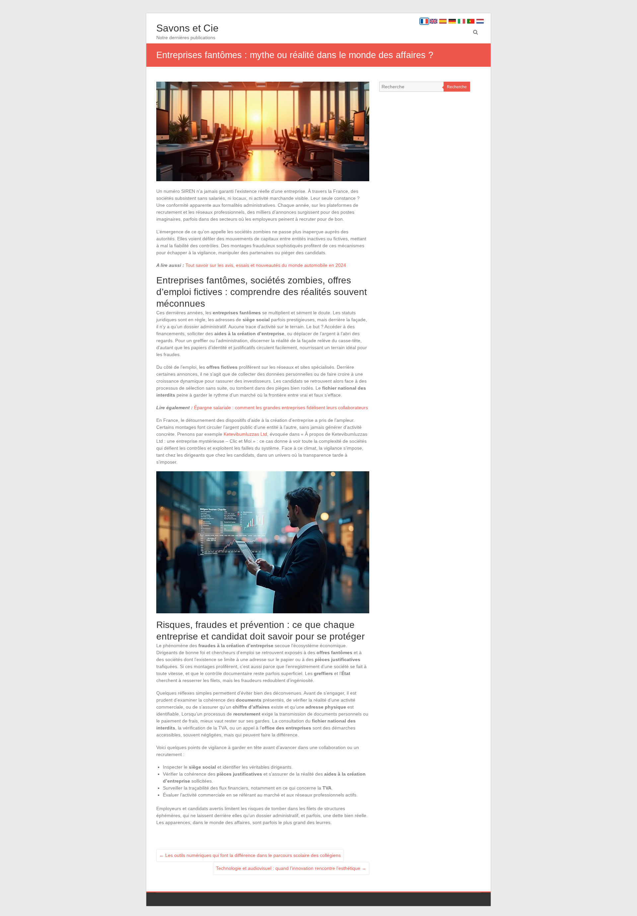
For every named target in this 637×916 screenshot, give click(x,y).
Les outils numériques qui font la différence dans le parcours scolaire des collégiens (250, 855)
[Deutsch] (452, 21)
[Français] (424, 21)
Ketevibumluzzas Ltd (245, 434)
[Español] (443, 21)
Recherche (457, 87)
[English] (434, 21)
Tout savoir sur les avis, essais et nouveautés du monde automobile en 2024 (265, 265)
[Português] (471, 21)
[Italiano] (461, 21)
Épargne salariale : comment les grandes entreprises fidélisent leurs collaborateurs (281, 407)
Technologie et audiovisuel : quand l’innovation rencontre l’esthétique (291, 868)
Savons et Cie (187, 28)
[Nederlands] (480, 21)
